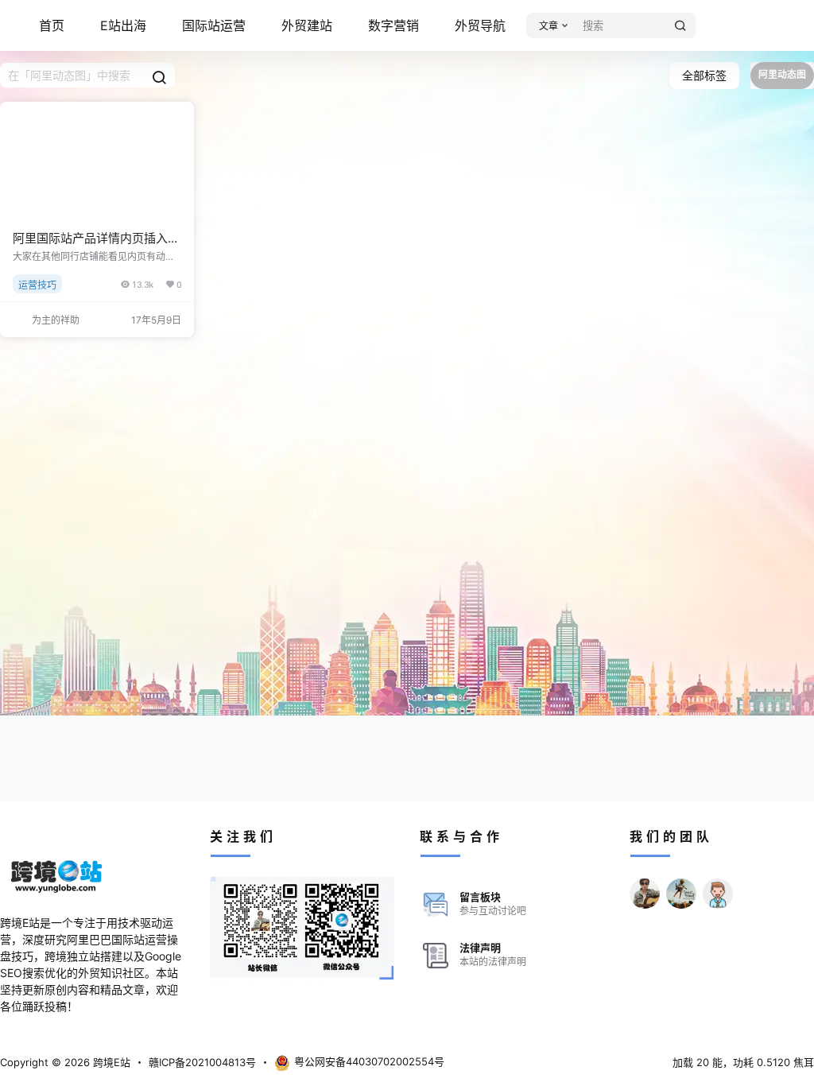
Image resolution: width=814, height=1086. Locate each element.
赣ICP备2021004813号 (202, 1062)
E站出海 (123, 25)
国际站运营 (214, 25)
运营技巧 (37, 285)
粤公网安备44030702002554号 (369, 1061)
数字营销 (393, 25)
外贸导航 (480, 25)
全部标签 (704, 75)
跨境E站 (110, 1062)
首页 (51, 25)
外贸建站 (306, 25)
